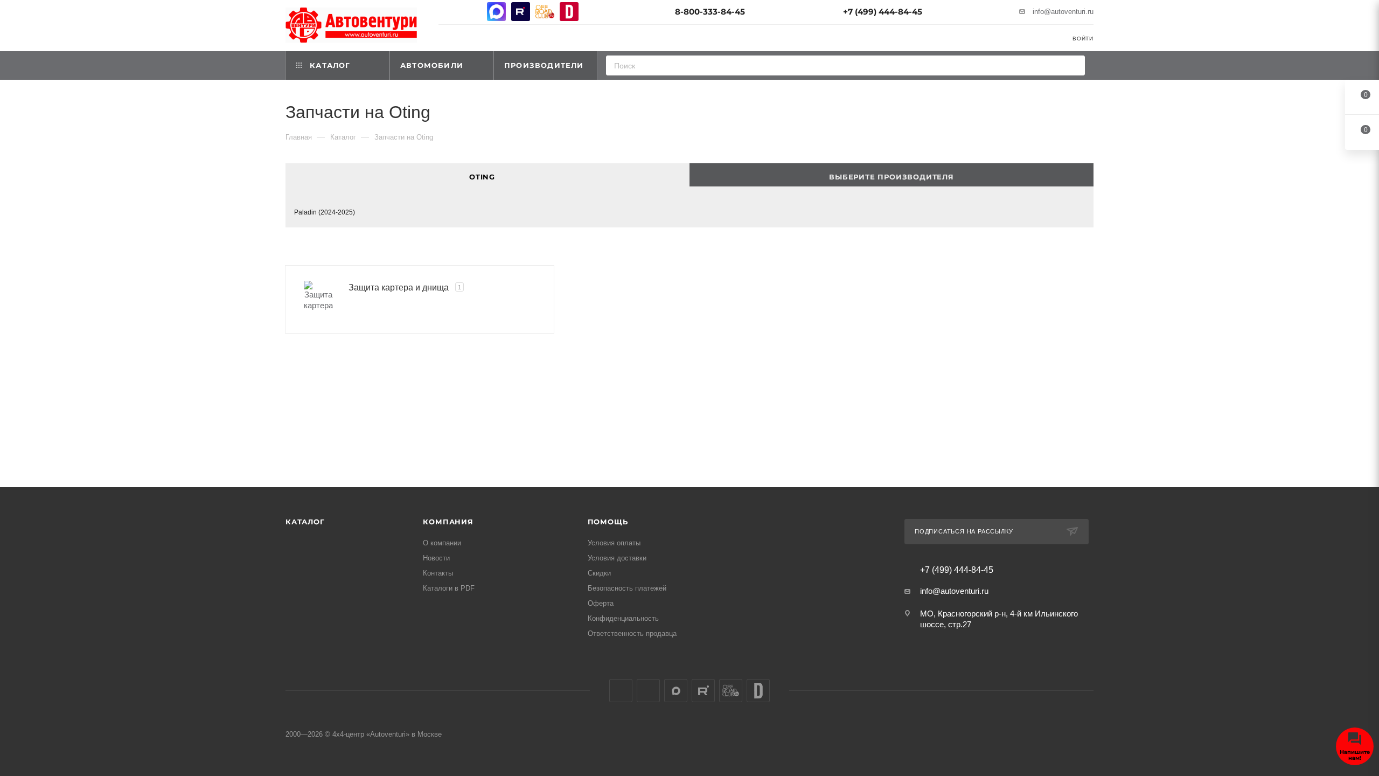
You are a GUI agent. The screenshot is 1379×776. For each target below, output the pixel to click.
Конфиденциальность (623, 618)
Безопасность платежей (627, 588)
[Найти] (1073, 65)
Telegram (472, 11)
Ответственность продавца (632, 633)
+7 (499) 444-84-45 (882, 11)
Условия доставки (617, 558)
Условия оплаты (614, 543)
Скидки (599, 573)
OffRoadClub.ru (544, 11)
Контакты (438, 573)
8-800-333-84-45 (710, 11)
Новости (436, 558)
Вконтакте (447, 11)
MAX (496, 11)
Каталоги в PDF (449, 588)
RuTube (520, 11)
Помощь (608, 521)
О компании (442, 543)
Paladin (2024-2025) (324, 212)
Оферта (601, 603)
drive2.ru (569, 11)
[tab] (487, 174)
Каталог (305, 521)
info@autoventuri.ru (1063, 12)
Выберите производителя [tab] (891, 176)
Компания (448, 521)
